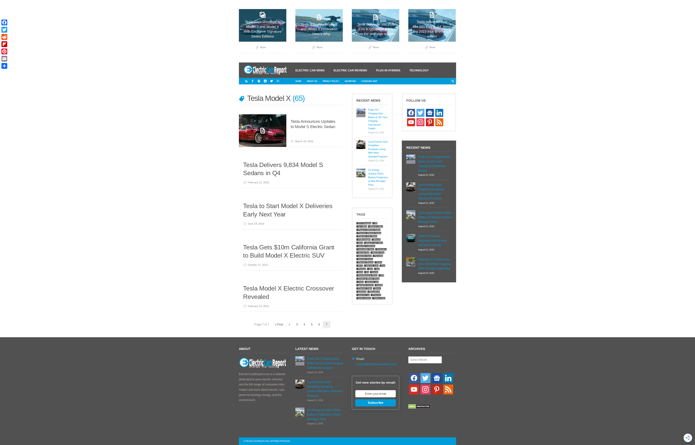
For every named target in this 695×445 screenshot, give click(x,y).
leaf (378, 269)
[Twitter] (271, 81)
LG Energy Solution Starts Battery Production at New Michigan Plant (378, 177)
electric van (373, 282)
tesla (360, 272)
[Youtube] (278, 81)
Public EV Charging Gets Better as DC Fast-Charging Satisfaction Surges (378, 119)
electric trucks (365, 259)
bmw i (378, 288)
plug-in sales (376, 226)
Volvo (379, 262)
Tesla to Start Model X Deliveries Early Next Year (287, 210)
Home (298, 81)
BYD (360, 265)
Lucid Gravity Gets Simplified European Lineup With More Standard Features (378, 149)
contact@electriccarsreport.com (376, 364)
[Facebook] (252, 81)
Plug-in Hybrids (388, 70)
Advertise (350, 81)
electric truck (365, 256)
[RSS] (246, 81)
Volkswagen (364, 239)
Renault (362, 269)
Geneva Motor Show (369, 278)
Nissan (377, 239)
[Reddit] (4, 37)
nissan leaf (364, 252)
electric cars (372, 265)
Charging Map (369, 81)
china (361, 282)
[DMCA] (419, 407)
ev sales (362, 226)
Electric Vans (365, 288)
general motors (366, 285)
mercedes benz (366, 249)
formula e (382, 249)
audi (371, 269)
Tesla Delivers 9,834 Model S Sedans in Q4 (283, 169)
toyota (375, 272)
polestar (362, 292)
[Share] (4, 66)
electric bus (378, 252)
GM (382, 275)
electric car (364, 295)
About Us (312, 81)
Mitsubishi (374, 292)
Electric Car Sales (367, 236)
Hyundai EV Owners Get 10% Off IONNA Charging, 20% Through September (434, 264)
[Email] (4, 58)
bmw (360, 243)
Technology (419, 70)
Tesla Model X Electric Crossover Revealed (288, 292)
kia (367, 272)
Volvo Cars (379, 298)
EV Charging (364, 223)
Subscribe (375, 402)
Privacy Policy (331, 81)
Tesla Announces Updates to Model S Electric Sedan (313, 124)
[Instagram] (259, 81)
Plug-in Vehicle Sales (369, 230)
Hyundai (378, 256)
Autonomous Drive (368, 275)
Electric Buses (366, 262)
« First (279, 324)
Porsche (376, 295)
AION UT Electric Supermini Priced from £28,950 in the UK (432, 241)
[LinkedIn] (265, 81)
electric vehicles (366, 246)
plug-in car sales (374, 243)
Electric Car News (310, 70)
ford (383, 265)
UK (375, 223)
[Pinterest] (4, 51)
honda (379, 285)
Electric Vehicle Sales (369, 233)
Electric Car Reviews (350, 70)
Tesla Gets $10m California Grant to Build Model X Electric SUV (288, 251)
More (263, 47)
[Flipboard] (4, 44)
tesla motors (364, 298)
